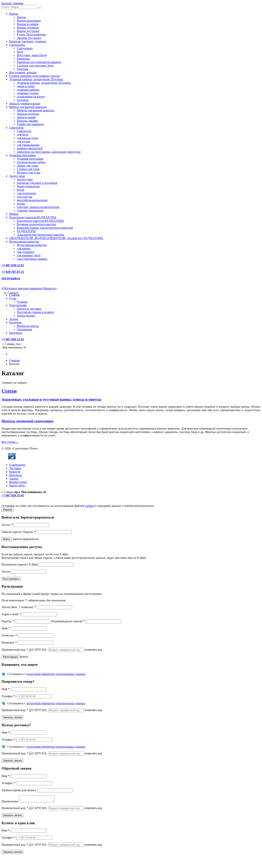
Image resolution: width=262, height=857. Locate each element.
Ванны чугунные (28, 31)
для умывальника (28, 145)
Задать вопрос (26, 315)
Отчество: (9, 635)
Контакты (15, 332)
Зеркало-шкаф (26, 117)
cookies (89, 505)
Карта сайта (17, 485)
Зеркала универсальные (24, 103)
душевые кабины (28, 89)
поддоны (23, 100)
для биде (22, 134)
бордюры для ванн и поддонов (37, 182)
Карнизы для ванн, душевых (28, 41)
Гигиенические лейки (31, 162)
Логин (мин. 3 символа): (19, 607)
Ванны (13, 13)
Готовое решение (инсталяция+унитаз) (34, 75)
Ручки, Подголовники (31, 34)
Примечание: (10, 801)
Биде (20, 51)
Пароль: (29, 531)
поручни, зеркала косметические (38, 207)
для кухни (23, 141)
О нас (13, 298)
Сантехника (17, 44)
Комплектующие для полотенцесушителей (45, 227)
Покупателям (18, 305)
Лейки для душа (27, 165)
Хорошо (7, 509)
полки (21, 203)
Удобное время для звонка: (19, 790)
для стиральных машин (32, 258)
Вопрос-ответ (18, 482)
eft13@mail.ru (11, 278)
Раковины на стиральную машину (39, 62)
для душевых (25, 252)
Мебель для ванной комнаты (28, 107)
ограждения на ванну (31, 96)
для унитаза (24, 196)
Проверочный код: (15, 649)
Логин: (7, 524)
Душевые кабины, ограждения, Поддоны (36, 79)
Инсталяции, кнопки (23, 72)
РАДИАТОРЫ (26, 231)
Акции (13, 319)
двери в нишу (26, 86)
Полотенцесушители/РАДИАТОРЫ (32, 217)
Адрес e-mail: (11, 614)
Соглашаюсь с (46, 674)
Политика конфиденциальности (23, 502)
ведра (20, 189)
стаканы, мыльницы (30, 210)
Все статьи (10, 442)
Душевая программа (22, 155)
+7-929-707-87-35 (13, 271)
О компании (17, 464)
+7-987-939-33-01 (13, 265)
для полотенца (26, 193)
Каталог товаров (12, 3)
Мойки (13, 214)
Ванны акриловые (29, 20)
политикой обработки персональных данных (55, 674)
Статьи (9, 390)
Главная (14, 294)
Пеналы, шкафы (27, 120)
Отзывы (22, 301)
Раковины (23, 58)
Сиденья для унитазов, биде (35, 65)
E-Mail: (33, 564)
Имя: (6, 628)
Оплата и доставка (29, 308)
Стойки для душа (28, 169)
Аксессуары (17, 176)
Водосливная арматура (24, 241)
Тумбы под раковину (30, 124)
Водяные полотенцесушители (36, 224)
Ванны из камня (27, 24)
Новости (15, 471)
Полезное (15, 322)
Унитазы (22, 69)
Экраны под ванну (29, 38)
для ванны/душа (27, 138)
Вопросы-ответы (28, 326)
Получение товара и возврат (35, 312)
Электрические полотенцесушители (40, 234)
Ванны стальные (28, 27)
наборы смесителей (29, 148)
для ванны (23, 248)
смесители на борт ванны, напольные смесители (49, 151)
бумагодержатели (28, 186)
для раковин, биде (28, 255)
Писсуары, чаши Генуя (32, 55)
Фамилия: (9, 642)
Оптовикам (24, 329)
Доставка (15, 468)
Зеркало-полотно (28, 113)
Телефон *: (9, 696)
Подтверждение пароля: (68, 621)
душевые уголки (28, 93)
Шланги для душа (28, 172)
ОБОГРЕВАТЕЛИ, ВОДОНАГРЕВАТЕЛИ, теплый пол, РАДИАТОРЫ (56, 238)
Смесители (16, 127)
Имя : (6, 689)
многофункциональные (32, 200)
